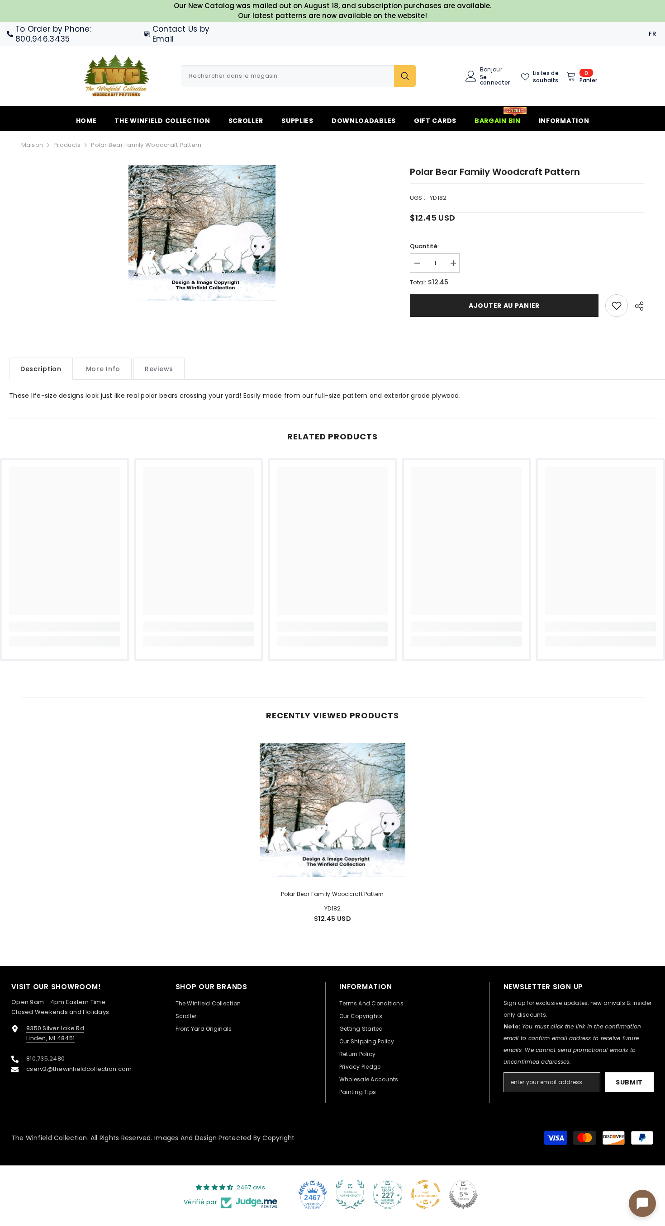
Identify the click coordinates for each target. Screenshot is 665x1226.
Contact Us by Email (180, 34)
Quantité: (424, 246)
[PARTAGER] (636, 306)
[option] (202, 233)
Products (67, 145)
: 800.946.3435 (53, 34)
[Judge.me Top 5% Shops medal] (463, 1194)
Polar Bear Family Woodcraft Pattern (332, 894)
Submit (629, 1082)
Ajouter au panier (504, 305)
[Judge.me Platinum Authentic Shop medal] (350, 1194)
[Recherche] (298, 76)
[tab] (41, 369)
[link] (616, 305)
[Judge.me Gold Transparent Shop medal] (425, 1194)
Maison (32, 145)
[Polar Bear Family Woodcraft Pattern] (332, 809)
